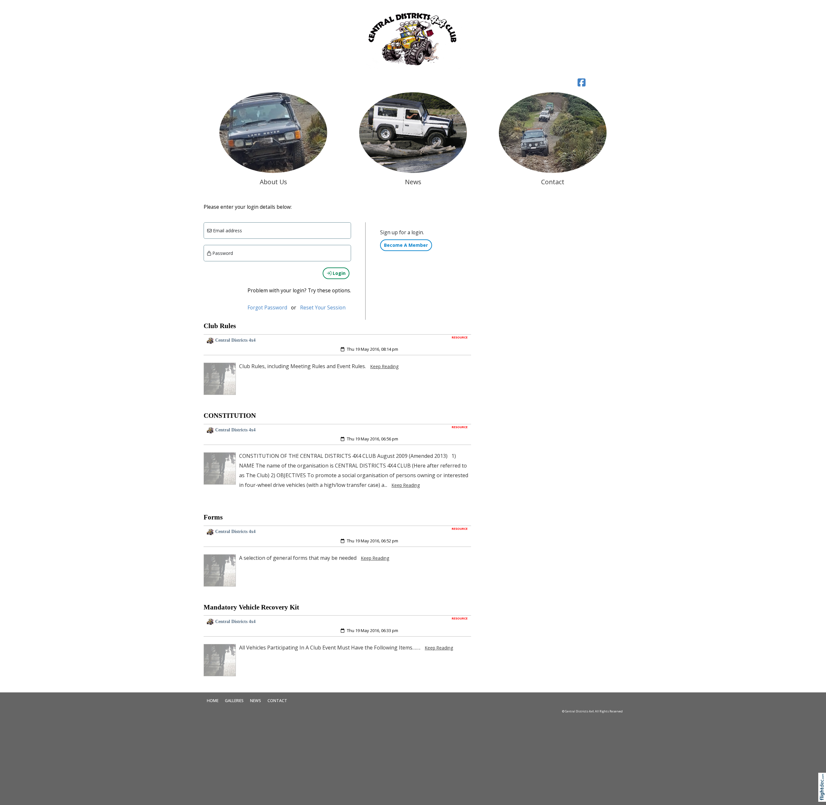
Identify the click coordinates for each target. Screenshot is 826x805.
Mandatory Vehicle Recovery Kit (251, 607)
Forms (213, 517)
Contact (277, 700)
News (255, 700)
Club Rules (220, 326)
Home (212, 700)
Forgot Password (267, 307)
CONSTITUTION (230, 415)
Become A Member (406, 245)
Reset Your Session (323, 307)
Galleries (234, 700)
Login (338, 273)
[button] (823, 795)
